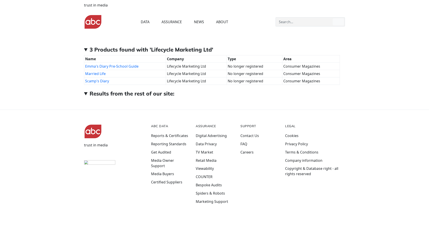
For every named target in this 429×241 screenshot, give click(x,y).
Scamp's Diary (97, 81)
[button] (147, 22)
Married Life (95, 73)
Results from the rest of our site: (132, 93)
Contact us (336, 5)
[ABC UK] (93, 21)
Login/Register (309, 5)
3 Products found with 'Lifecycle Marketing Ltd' (151, 49)
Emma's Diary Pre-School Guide (112, 66)
